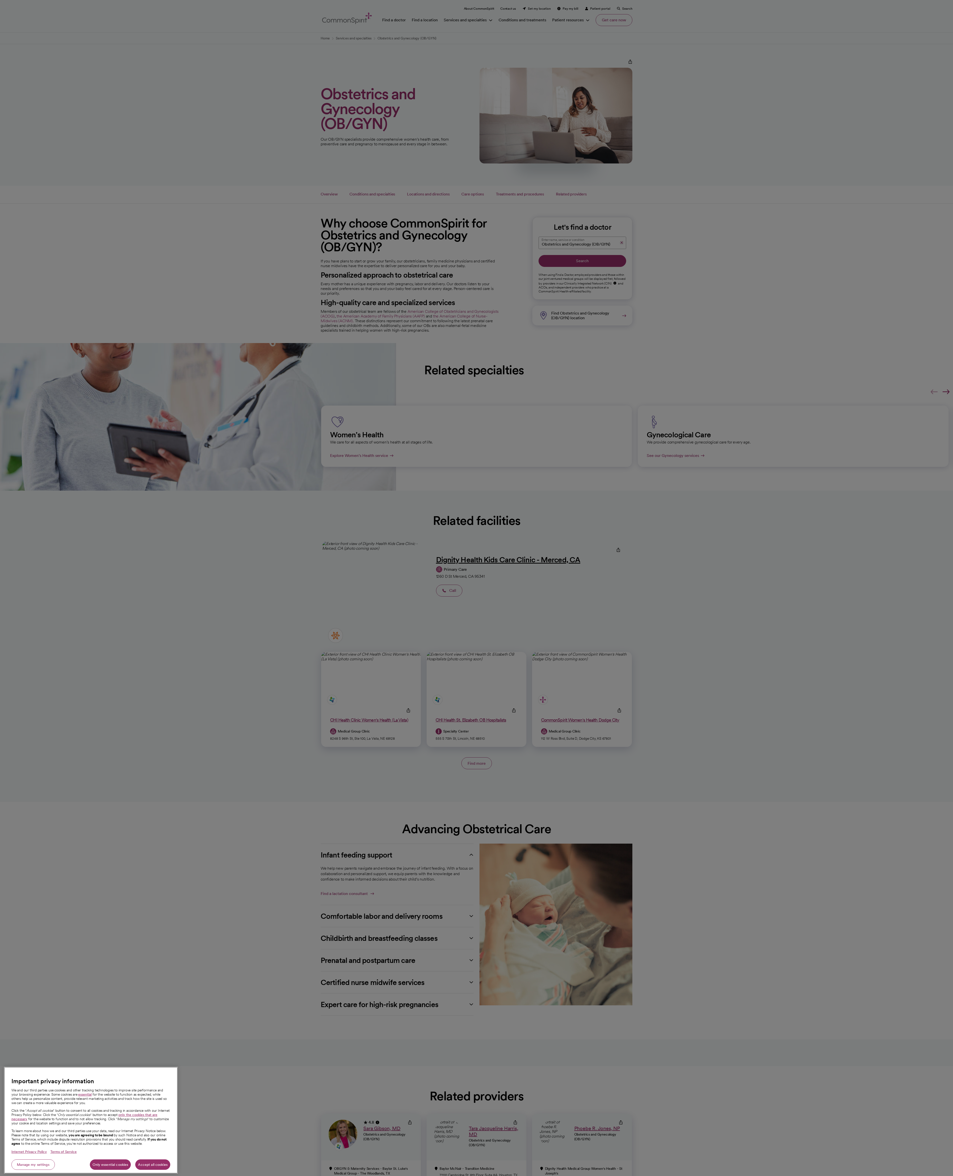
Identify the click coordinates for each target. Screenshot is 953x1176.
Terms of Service (63, 1152)
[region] (91, 1120)
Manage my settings (33, 1165)
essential (85, 1094)
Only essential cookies (110, 1165)
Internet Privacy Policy (29, 1152)
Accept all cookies (153, 1165)
